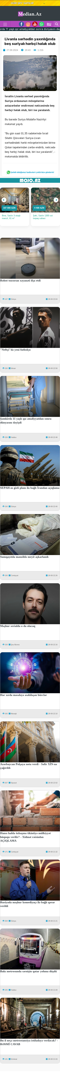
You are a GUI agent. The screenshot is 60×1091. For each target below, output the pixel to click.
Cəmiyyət (14, 575)
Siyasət (14, 783)
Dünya (13, 299)
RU (49, 24)
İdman (13, 368)
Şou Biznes (15, 645)
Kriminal (14, 1059)
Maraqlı (14, 714)
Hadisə (13, 437)
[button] (4, 200)
